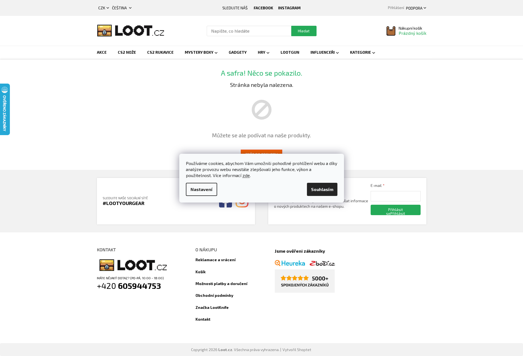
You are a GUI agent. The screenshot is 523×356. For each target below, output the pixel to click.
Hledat (304, 31)
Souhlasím (322, 189)
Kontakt (202, 319)
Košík (200, 271)
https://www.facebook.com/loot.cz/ (263, 8)
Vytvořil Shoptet (297, 349)
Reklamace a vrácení (215, 259)
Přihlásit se (394, 211)
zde (246, 175)
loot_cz (289, 8)
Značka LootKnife (212, 307)
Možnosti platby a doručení (221, 283)
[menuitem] (101, 52)
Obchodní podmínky (214, 295)
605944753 (139, 286)
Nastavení (201, 189)
